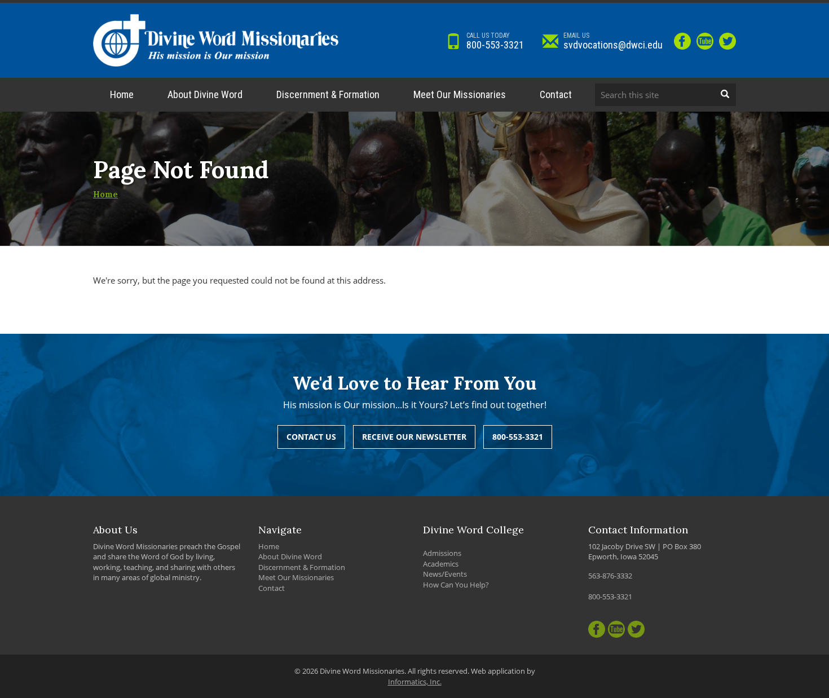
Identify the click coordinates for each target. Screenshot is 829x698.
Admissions (442, 553)
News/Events (445, 574)
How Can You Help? (456, 585)
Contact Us (311, 436)
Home (122, 94)
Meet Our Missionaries (459, 94)
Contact (556, 94)
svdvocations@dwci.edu (613, 41)
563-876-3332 (610, 576)
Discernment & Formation (328, 94)
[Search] (724, 94)
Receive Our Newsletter (414, 436)
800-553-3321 (495, 41)
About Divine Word (204, 94)
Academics (440, 564)
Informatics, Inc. (415, 682)
